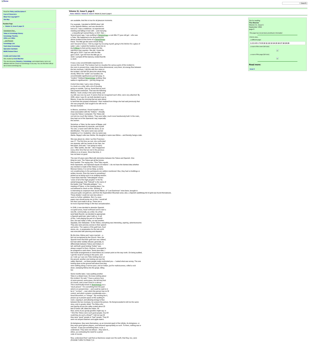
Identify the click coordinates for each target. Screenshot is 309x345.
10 (264, 43)
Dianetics (19, 61)
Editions (77, 13)
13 (271, 43)
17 (281, 43)
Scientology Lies (9, 43)
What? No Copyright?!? (11, 17)
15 (276, 43)
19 (286, 43)
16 (279, 43)
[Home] (5, 1)
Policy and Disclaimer (17, 11)
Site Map (6, 19)
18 (283, 43)
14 (274, 43)
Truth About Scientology (12, 46)
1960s (13, 38)
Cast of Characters (10, 14)
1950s (6, 38)
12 (269, 43)
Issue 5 (91, 13)
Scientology (27, 61)
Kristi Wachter (19, 58)
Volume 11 (85, 13)
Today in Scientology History (13, 33)
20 (288, 43)
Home (72, 13)
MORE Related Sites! (11, 51)
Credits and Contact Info (12, 56)
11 (267, 43)
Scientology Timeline (11, 36)
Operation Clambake (11, 49)
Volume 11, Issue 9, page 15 (14, 26)
